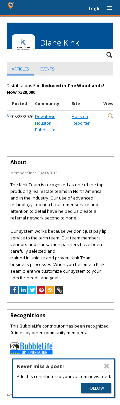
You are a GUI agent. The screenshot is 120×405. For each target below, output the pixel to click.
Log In (95, 8)
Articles (20, 69)
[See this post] (110, 117)
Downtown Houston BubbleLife (45, 123)
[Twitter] (32, 292)
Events (47, 69)
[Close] (106, 366)
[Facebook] (14, 292)
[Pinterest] (41, 292)
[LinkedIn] (23, 292)
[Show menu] (107, 8)
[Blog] (50, 292)
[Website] (59, 292)
